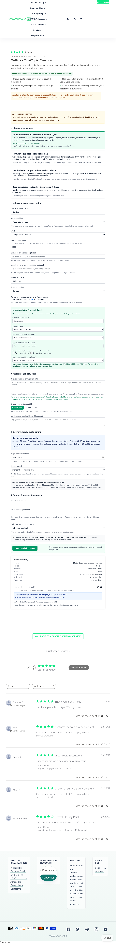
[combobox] (18, 686)
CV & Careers (16, 875)
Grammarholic (61, 936)
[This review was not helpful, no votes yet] (107, 715)
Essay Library (16, 885)
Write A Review (78, 667)
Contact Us (15, 889)
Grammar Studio (18, 871)
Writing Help (16, 868)
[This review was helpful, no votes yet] (102, 715)
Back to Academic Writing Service (60, 636)
